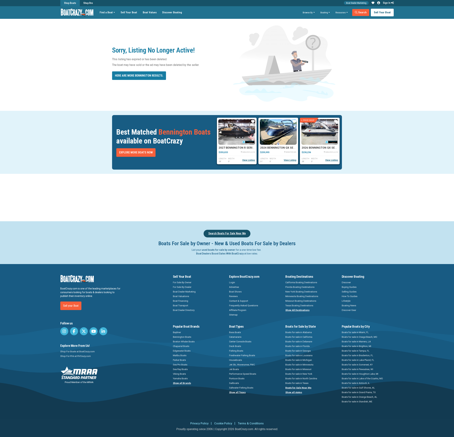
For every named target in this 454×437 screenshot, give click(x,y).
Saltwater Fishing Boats (241, 387)
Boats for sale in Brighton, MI (356, 346)
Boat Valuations (181, 296)
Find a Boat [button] (106, 12)
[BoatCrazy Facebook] (74, 331)
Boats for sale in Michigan (298, 360)
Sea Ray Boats (180, 369)
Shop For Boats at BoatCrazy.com (77, 351)
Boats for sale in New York (298, 374)
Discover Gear (349, 310)
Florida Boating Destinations (299, 287)
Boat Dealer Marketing (356, 3)
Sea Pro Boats (180, 364)
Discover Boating (172, 12)
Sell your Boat (71, 305)
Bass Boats (235, 332)
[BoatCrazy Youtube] (94, 331)
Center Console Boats (240, 341)
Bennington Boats (182, 337)
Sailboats (234, 383)
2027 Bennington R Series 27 (239, 147)
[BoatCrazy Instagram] (64, 331)
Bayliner (177, 332)
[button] (373, 3)
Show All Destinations (297, 310)
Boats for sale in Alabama (298, 332)
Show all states (293, 392)
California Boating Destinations (301, 282)
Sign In (387, 2)
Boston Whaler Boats (184, 341)
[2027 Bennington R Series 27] (237, 132)
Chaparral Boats (181, 346)
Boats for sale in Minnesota (299, 364)
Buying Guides (349, 287)
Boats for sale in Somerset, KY (357, 364)
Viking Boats (179, 374)
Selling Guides (349, 291)
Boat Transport (180, 305)
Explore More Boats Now (136, 152)
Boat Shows (235, 291)
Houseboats (235, 360)
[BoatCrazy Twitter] (84, 331)
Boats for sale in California (298, 337)
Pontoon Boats (236, 378)
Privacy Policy (199, 423)
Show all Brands (182, 383)
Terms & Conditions (251, 423)
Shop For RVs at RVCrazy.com (75, 356)
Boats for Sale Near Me (298, 387)
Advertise (234, 287)
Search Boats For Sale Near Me (227, 233)
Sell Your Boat (129, 12)
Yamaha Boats (180, 378)
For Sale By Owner (182, 282)
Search (362, 12)
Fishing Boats (236, 350)
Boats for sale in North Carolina (301, 378)
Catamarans (235, 337)
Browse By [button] (308, 12)
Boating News (349, 305)
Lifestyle (346, 301)
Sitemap (233, 314)
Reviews (233, 296)
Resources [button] (341, 12)
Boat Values (150, 12)
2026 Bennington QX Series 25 (323, 147)
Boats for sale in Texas (296, 383)
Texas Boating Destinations (299, 305)
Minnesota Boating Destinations (301, 296)
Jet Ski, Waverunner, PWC (242, 364)
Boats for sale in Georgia (298, 350)
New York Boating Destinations (301, 291)
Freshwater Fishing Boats (242, 355)
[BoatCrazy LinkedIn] (103, 331)
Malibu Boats (179, 355)
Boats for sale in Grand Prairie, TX (359, 392)
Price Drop (308, 120)
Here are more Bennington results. (139, 75)
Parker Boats (179, 360)
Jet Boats (234, 369)
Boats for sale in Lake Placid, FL (358, 360)
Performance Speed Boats (242, 374)
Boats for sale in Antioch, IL (356, 383)
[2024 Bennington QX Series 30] (278, 132)
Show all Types (237, 392)
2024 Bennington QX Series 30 (281, 147)
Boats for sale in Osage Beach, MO (359, 337)
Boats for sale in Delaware (298, 341)
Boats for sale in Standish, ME (357, 401)
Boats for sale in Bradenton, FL (357, 355)
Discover (346, 282)
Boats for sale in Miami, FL (355, 332)
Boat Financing (180, 301)
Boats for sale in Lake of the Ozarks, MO (362, 378)
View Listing (248, 160)
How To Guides (349, 296)
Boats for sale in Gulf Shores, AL (358, 387)
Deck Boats (235, 346)
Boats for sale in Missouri (298, 369)
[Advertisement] (246, 197)
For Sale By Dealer (182, 287)
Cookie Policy (223, 423)
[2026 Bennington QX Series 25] (320, 132)
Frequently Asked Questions (243, 305)
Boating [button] (324, 12)
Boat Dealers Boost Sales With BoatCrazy (220, 253)
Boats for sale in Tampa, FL (355, 350)
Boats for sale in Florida (297, 346)
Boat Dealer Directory (184, 310)
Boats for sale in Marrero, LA (356, 341)
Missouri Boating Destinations (300, 301)
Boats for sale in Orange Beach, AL (359, 397)
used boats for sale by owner (218, 249)
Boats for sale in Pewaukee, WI (357, 369)
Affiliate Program (237, 310)
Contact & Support (238, 301)
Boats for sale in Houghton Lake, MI (360, 374)
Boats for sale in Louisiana (298, 355)
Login (232, 282)
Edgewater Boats (181, 350)
